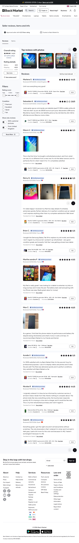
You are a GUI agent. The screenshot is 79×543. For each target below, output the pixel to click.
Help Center (19, 479)
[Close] (76, 2)
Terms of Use (58, 479)
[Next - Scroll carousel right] (75, 50)
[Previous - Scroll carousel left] (70, 50)
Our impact (6, 482)
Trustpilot (6, 488)
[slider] (4, 95)
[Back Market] (12, 10)
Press (4, 479)
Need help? (54, 11)
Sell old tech (32, 487)
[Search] (26, 10)
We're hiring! (7, 485)
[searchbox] (31, 10)
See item (62, 91)
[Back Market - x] (4, 499)
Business (64, 11)
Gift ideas (44, 490)
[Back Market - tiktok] (8, 490)
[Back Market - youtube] (4, 495)
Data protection (58, 496)
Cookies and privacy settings (57, 491)
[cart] (75, 10)
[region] (49, 61)
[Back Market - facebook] (8, 495)
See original (38, 163)
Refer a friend (32, 477)
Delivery (18, 482)
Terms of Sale (58, 482)
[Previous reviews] (70, 450)
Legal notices (58, 504)
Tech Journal (45, 477)
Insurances (31, 484)
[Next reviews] (75, 450)
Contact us (19, 477)
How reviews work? (11, 77)
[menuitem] (26, 16)
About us (6, 477)
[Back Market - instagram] (4, 490)
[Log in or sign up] (70, 10)
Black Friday (44, 492)
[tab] (5, 41)
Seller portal (32, 505)
